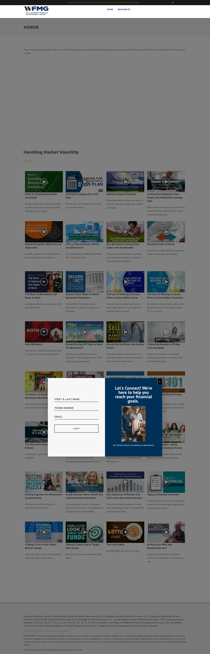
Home (110, 9)
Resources (124, 9)
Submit (76, 428)
